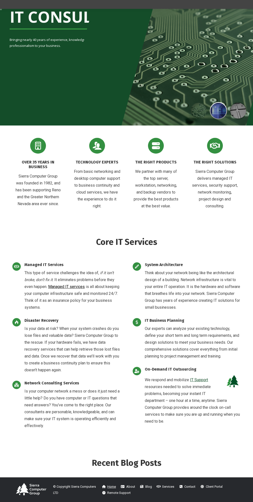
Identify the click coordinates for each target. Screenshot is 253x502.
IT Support (199, 379)
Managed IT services (66, 286)
